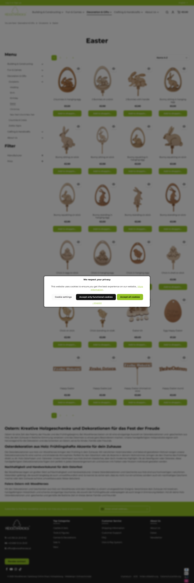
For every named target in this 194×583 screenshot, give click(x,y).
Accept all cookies (130, 297)
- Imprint (97, 303)
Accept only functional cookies (96, 297)
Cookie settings (63, 297)
